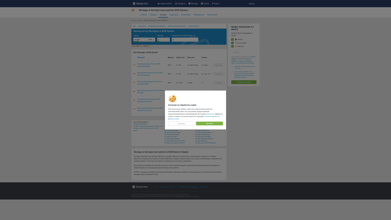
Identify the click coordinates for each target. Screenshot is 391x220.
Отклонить (181, 123)
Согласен (209, 123)
